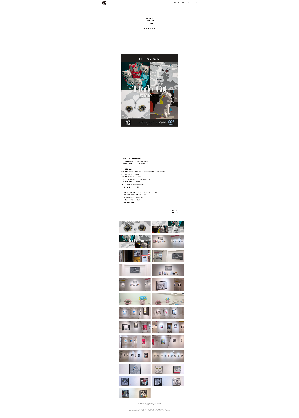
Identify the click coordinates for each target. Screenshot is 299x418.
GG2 (175, 3)
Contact (194, 3)
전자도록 (184, 3)
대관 (189, 3)
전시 (179, 3)
